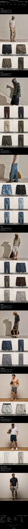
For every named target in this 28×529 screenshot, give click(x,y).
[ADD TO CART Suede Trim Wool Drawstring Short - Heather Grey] (12, 365)
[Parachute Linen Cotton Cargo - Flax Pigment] (7, 126)
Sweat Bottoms (24, 4)
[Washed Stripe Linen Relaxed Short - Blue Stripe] (21, 268)
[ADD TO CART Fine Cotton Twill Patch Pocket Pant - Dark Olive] (26, 69)
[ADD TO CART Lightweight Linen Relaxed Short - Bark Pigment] (26, 287)
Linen (7, 4)
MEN (21, 518)
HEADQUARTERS (9, 518)
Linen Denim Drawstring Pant (4, 209)
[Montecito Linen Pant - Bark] (7, 282)
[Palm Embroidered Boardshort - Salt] (21, 409)
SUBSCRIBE (25, 515)
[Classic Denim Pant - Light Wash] (21, 204)
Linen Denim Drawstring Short (4, 195)
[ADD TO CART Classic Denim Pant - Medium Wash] (12, 223)
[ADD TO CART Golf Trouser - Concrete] (26, 464)
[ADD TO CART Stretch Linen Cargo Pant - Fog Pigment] (12, 301)
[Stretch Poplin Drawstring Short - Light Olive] (7, 63)
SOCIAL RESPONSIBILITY (9, 521)
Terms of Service (2, 522)
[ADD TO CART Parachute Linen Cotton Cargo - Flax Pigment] (12, 132)
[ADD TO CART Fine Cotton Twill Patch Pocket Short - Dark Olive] (12, 146)
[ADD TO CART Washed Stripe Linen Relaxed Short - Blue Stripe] (26, 273)
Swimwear (15, 4)
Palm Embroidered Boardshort (18, 414)
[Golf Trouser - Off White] (7, 458)
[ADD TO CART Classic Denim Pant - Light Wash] (26, 209)
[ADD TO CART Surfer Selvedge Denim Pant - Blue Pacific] (26, 223)
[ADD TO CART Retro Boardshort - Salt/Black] (12, 414)
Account (24, 1)
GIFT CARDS (22, 521)
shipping (1, 519)
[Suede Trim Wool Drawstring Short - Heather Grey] (7, 359)
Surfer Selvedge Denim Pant (17, 223)
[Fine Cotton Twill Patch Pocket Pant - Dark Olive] (21, 63)
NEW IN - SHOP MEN (12, 0)
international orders (3, 521)
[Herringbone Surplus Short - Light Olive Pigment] (21, 49)
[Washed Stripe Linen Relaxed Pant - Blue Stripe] (7, 268)
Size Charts (1, 518)
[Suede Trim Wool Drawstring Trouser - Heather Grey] (21, 359)
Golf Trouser (2, 463)
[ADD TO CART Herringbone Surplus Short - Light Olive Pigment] (26, 55)
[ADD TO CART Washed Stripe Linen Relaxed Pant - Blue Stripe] (12, 273)
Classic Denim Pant (16, 209)
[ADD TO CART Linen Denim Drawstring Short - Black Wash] (26, 195)
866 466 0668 (15, 518)
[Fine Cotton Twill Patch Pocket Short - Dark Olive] (7, 140)
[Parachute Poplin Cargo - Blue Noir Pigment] (21, 112)
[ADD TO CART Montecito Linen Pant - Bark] (12, 287)
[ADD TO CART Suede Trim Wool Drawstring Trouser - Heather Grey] (26, 365)
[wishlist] (22, 1)
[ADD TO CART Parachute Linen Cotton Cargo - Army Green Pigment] (26, 132)
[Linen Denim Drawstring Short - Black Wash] (21, 190)
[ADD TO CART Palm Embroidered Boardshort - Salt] (26, 414)
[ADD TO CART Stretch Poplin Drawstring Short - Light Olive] (12, 69)
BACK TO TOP (14, 528)
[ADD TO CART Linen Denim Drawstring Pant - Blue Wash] (12, 209)
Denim (4, 4)
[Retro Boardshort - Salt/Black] (7, 409)
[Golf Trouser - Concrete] (21, 458)
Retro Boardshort (3, 414)
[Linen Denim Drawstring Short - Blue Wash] (7, 190)
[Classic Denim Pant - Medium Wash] (7, 218)
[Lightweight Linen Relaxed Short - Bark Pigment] (21, 282)
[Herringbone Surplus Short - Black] (7, 49)
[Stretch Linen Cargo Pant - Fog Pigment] (7, 295)
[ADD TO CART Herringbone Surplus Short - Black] (12, 55)
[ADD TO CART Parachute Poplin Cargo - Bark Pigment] (12, 118)
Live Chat (15, 519)
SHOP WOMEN (16, 0)
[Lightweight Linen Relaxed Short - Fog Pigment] (21, 295)
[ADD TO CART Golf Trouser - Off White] (12, 464)
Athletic (19, 4)
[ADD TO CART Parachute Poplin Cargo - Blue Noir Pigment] (26, 118)
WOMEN (22, 519)
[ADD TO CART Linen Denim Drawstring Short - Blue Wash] (12, 195)
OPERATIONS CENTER (9, 519)
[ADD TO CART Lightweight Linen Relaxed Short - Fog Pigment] (26, 301)
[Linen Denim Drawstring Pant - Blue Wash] (7, 204)
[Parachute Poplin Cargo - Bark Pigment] (7, 112)
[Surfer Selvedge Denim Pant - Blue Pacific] (21, 218)
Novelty (11, 4)
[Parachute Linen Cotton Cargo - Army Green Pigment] (21, 126)
